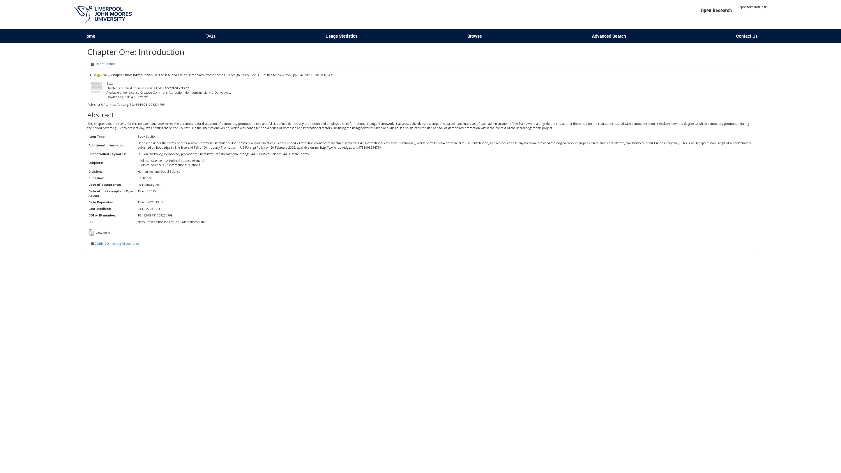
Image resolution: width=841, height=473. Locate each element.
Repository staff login (752, 7)
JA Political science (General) (185, 160)
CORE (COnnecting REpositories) (117, 243)
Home (89, 36)
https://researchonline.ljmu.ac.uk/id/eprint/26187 (172, 222)
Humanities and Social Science (159, 171)
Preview (142, 97)
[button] (91, 232)
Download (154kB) (119, 97)
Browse (474, 36)
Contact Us (747, 36)
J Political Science (150, 160)
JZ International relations (182, 165)
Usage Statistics (341, 36)
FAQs (210, 36)
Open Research (716, 10)
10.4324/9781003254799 (155, 215)
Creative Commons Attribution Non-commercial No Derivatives (185, 92)
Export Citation (105, 64)
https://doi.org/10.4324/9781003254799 (137, 104)
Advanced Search (609, 36)
